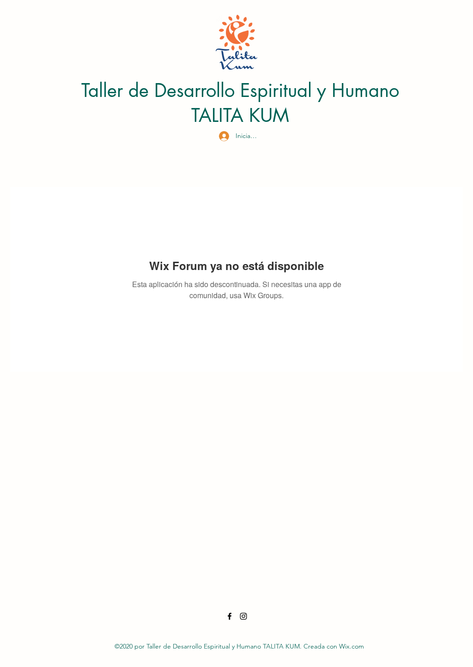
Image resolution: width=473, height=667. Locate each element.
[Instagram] (243, 616)
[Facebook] (229, 616)
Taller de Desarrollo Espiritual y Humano (240, 90)
